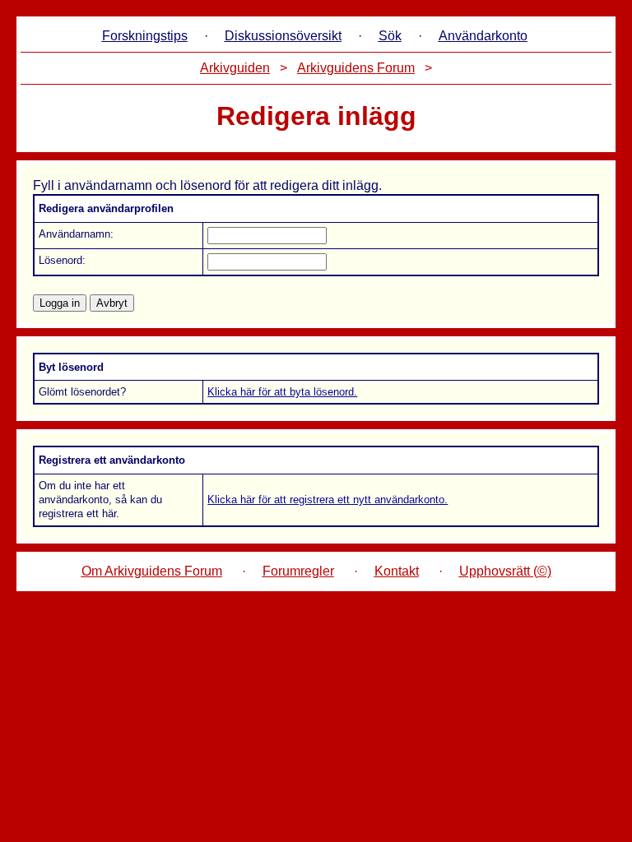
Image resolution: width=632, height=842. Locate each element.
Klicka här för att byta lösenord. (282, 392)
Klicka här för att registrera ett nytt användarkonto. (327, 499)
